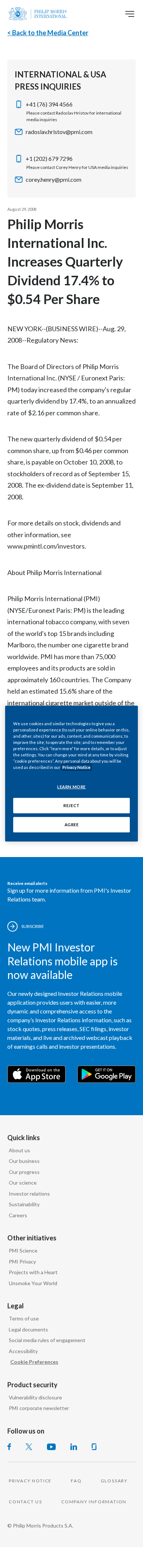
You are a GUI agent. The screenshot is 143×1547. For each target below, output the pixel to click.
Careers (18, 1215)
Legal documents (28, 1329)
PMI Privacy (22, 1261)
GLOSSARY (114, 1480)
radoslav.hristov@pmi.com (59, 131)
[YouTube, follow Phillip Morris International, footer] (51, 1446)
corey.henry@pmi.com (53, 179)
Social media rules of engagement (47, 1340)
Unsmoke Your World (33, 1283)
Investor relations (29, 1193)
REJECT (71, 805)
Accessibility (23, 1351)
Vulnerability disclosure (35, 1397)
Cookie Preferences (34, 1362)
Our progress (24, 1172)
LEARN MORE (71, 786)
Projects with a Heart (33, 1272)
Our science (23, 1182)
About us (19, 1150)
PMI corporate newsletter (39, 1408)
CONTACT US (25, 1501)
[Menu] (129, 14)
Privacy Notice (76, 767)
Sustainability (24, 1204)
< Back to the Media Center (47, 33)
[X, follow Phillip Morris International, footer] (29, 1446)
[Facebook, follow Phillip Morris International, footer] (9, 1446)
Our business (24, 1161)
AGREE (72, 824)
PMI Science (23, 1250)
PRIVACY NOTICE (30, 1480)
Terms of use (24, 1318)
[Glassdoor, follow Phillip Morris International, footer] (94, 1446)
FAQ (76, 1480)
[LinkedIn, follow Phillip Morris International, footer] (73, 1446)
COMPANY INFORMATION (93, 1501)
